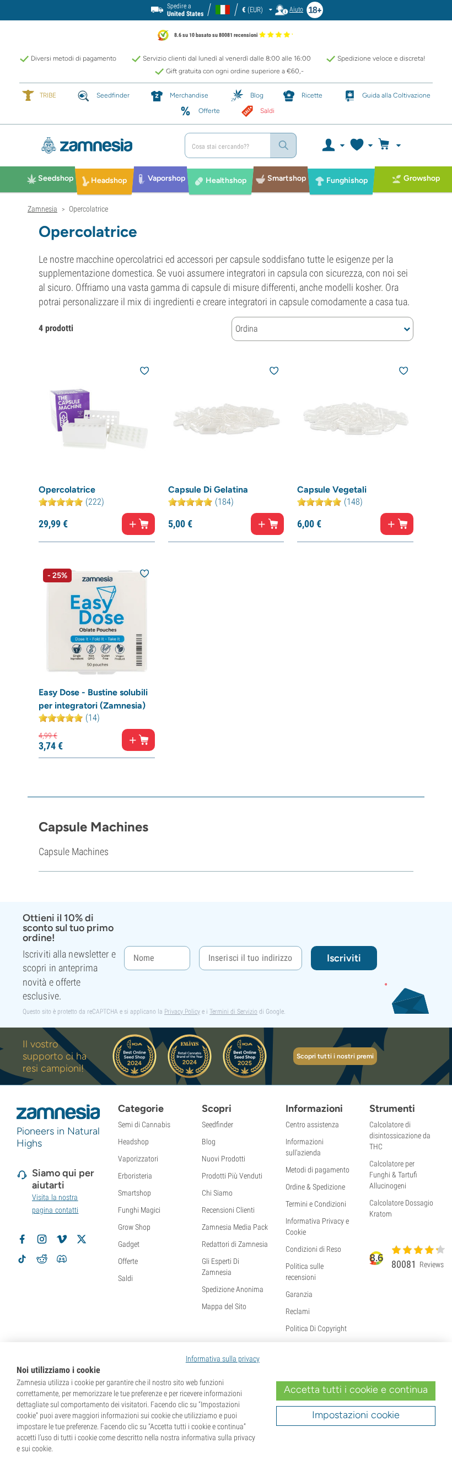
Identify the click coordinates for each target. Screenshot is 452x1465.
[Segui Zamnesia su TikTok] (22, 1258)
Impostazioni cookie (356, 1415)
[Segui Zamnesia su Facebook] (22, 1239)
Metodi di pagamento (317, 1169)
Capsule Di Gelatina (208, 489)
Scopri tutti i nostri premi (335, 1056)
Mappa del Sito (224, 1306)
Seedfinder (217, 1124)
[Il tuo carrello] (393, 145)
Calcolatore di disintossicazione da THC (400, 1135)
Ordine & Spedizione (315, 1186)
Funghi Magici (139, 1209)
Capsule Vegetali (332, 489)
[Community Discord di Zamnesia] (61, 1258)
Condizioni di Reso (313, 1249)
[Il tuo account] (333, 145)
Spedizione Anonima (232, 1289)
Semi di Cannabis (144, 1124)
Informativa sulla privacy (223, 1358)
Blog (209, 1141)
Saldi (125, 1278)
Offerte (128, 1261)
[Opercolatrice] (97, 419)
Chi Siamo (217, 1192)
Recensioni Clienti (228, 1209)
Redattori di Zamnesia (235, 1244)
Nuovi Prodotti (223, 1158)
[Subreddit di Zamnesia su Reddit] (41, 1258)
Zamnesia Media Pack (235, 1227)
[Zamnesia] (102, 145)
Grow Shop (134, 1227)
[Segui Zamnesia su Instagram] (41, 1239)
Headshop (133, 1141)
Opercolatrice (67, 489)
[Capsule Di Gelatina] (226, 419)
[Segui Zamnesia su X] (81, 1239)
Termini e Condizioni (316, 1203)
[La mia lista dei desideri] (361, 145)
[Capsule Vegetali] (355, 419)
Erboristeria (135, 1175)
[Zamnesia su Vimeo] (61, 1239)
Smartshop (134, 1192)
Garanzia (299, 1294)
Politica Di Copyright (316, 1328)
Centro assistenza (312, 1124)
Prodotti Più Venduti (232, 1175)
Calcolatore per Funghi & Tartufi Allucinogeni (393, 1174)
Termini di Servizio (233, 1011)
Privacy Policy (182, 1011)
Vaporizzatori (138, 1158)
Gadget (128, 1244)
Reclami (298, 1311)
